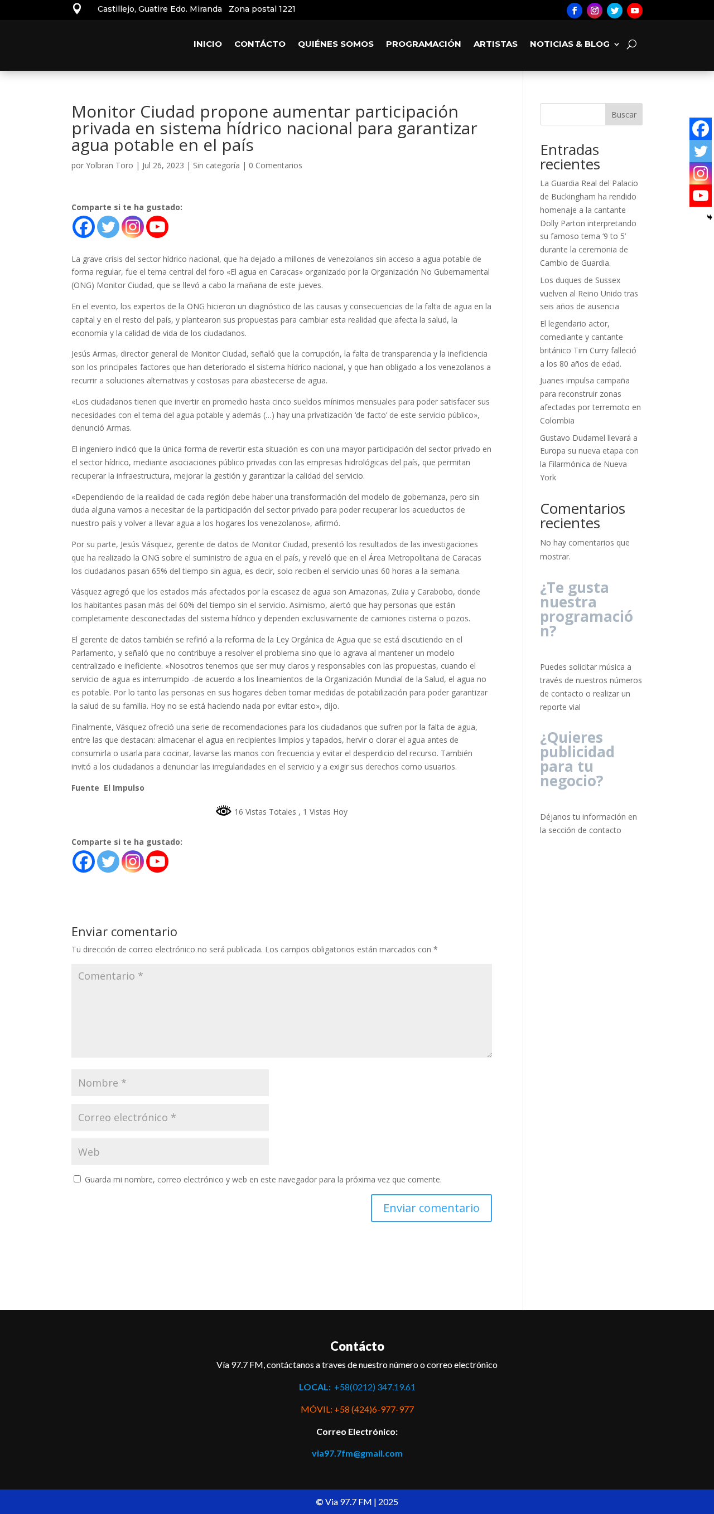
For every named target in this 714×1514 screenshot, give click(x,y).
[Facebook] (84, 227)
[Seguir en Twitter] (615, 10)
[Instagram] (133, 227)
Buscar (623, 114)
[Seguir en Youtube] (635, 10)
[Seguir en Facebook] (574, 10)
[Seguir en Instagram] (594, 10)
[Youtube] (157, 227)
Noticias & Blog (570, 43)
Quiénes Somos (336, 43)
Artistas (496, 43)
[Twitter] (108, 227)
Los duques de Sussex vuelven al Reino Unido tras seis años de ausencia (589, 293)
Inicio (208, 43)
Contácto (260, 43)
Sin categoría (216, 165)
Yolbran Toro (109, 165)
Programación (423, 43)
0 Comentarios (275, 165)
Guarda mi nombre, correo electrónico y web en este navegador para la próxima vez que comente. (263, 1179)
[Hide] (709, 217)
